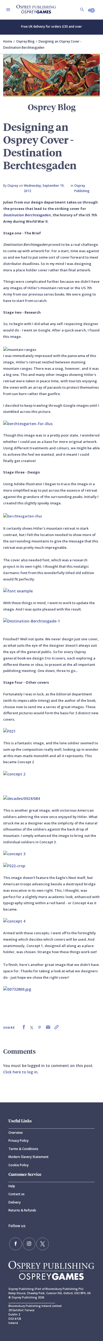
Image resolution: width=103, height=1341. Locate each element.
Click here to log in (20, 1071)
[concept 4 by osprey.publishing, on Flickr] (14, 920)
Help (11, 1186)
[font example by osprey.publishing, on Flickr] (18, 590)
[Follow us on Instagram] (29, 1244)
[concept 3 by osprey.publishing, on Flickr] (14, 853)
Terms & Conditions (23, 1149)
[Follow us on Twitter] (42, 1244)
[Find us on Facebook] (15, 1244)
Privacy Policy (18, 1140)
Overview (15, 1132)
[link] (23, 1027)
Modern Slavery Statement (28, 1157)
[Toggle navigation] (8, 9)
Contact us (16, 1194)
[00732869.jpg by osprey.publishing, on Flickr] (17, 988)
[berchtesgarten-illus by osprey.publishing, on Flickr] (22, 515)
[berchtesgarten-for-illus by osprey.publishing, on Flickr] (28, 423)
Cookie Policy (18, 1165)
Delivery (14, 1202)
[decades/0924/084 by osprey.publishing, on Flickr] (21, 798)
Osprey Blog (25, 41)
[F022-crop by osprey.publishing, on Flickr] (14, 865)
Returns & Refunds (22, 1210)
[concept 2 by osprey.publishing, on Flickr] (14, 773)
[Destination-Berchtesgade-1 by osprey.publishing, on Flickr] (31, 620)
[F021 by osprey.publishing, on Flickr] (9, 730)
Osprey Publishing (82, 188)
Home (7, 41)
